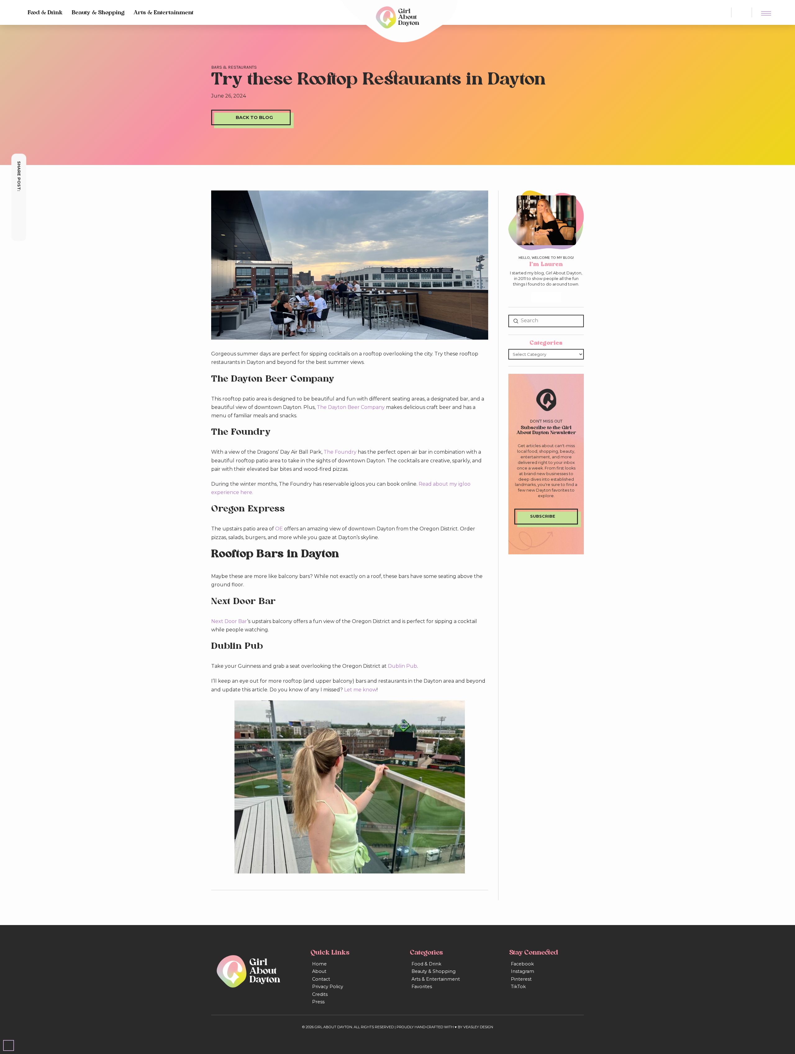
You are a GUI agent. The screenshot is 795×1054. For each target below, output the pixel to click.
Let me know (360, 690)
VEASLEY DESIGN (478, 1027)
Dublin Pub (402, 666)
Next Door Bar (229, 621)
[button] (742, 12)
